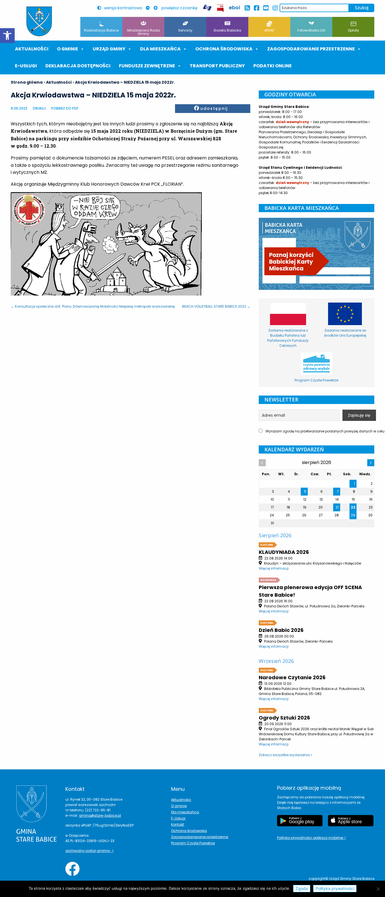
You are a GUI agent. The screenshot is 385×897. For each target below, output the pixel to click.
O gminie (67, 49)
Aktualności (31, 49)
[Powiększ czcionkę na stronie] (157, 8)
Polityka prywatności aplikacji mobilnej (310, 837)
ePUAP (269, 30)
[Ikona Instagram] (275, 8)
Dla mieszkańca (185, 812)
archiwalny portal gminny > (89, 850)
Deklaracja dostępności (77, 66)
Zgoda (302, 888)
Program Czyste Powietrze (193, 843)
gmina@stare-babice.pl (100, 815)
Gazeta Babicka (227, 30)
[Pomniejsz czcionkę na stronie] (149, 8)
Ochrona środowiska (224, 49)
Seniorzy (185, 30)
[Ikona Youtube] (265, 8)
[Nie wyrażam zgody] (378, 889)
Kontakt (177, 824)
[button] (7, 35)
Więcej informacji (274, 568)
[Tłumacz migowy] (207, 8)
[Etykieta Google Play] (300, 820)
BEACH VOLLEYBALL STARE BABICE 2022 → (216, 306)
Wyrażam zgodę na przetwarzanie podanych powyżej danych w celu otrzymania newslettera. (319, 431)
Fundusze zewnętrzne (147, 66)
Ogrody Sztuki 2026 (284, 717)
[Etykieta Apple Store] (350, 820)
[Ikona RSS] (247, 8)
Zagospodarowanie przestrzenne (311, 49)
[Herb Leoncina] (39, 21)
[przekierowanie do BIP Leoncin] (220, 8)
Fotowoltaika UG (311, 30)
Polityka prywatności (335, 888)
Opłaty (353, 30)
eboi (234, 7)
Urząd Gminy (109, 49)
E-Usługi (26, 66)
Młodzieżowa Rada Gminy (143, 32)
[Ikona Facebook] (256, 8)
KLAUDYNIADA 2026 (284, 552)
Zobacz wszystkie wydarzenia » (285, 754)
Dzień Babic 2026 (281, 630)
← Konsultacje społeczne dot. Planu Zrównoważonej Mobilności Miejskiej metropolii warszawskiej (93, 306)
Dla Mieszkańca (160, 49)
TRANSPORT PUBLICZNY (217, 66)
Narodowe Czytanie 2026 (292, 677)
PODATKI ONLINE (272, 66)
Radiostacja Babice (101, 30)
